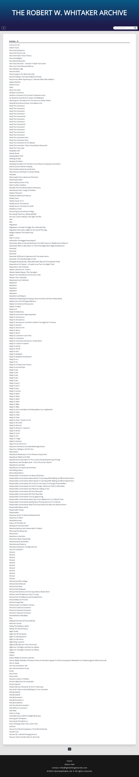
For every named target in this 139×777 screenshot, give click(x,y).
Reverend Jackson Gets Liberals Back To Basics (25, 528)
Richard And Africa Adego (18, 581)
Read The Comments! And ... (19, 137)
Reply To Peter (14, 412)
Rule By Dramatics (15, 697)
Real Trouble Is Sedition (17, 185)
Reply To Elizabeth (15, 354)
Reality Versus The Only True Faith (21, 206)
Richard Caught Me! (16, 602)
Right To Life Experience (17, 637)
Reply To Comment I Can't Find (20, 336)
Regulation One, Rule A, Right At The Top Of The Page (28, 230)
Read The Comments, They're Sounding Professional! (28, 145)
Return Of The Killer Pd (17, 523)
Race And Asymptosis (17, 50)
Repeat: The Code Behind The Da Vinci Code (25, 275)
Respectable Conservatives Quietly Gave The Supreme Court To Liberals (34, 502)
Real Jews (12, 174)
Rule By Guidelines (16, 703)
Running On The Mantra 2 (18, 721)
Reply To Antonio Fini (16, 328)
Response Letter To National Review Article (24, 515)
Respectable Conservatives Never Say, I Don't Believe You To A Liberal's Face (36, 499)
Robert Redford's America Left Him (21, 658)
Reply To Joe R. (14, 386)
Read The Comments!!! (17, 116)
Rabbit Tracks (14, 48)
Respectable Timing (16, 510)
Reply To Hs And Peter (17, 367)
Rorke (11, 671)
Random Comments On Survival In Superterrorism (27, 95)
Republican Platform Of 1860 (19, 457)
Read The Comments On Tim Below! (22, 143)
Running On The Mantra (17, 718)
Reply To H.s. (14, 359)
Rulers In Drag (14, 713)
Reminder (12, 248)
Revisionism (13, 534)
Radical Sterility (14, 82)
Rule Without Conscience (18, 708)
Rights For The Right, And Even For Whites (24, 647)
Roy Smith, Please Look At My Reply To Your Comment (28, 689)
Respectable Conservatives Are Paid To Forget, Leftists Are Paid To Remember (37, 486)
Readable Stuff (14, 151)
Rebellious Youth (15, 209)
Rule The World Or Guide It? (19, 705)
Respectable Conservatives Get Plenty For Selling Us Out (29, 489)
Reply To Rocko (14, 431)
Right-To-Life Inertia (16, 639)
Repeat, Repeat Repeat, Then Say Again (23, 272)
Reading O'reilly (15, 159)
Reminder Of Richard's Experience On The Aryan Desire (29, 256)
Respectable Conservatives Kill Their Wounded (25, 491)
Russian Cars (14, 732)
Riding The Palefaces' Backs (19, 626)
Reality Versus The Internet (19, 204)
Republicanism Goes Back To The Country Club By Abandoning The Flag (34, 460)
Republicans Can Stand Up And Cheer (22, 468)
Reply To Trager (15, 439)
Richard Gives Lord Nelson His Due (21, 605)
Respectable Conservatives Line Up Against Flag (26, 497)
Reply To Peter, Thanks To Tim (20, 420)
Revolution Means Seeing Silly (19, 539)
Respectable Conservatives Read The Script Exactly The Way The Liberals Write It (37, 505)
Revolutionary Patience (17, 544)
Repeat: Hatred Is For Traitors (20, 270)
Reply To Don (14, 351)
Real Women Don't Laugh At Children (22, 190)
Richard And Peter (15, 586)
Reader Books (14, 153)
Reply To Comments (16, 338)
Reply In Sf (13, 309)
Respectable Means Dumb (18, 507)
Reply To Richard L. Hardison (19, 428)
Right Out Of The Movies (18, 634)
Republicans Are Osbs (17, 465)
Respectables (14, 512)
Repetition (13, 283)
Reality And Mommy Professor (20, 196)
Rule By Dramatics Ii (16, 700)
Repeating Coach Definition (19, 280)
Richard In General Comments (20, 608)
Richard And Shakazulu (17, 589)
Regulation (13, 225)
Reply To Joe (13, 370)
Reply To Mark (14, 394)
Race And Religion (15, 58)
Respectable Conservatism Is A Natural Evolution (26, 476)
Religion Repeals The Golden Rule (21, 233)
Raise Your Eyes (15, 90)
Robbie (11, 652)
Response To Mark (16, 518)
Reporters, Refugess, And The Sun (21, 449)
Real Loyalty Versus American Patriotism (23, 177)
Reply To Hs (13, 362)
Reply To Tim (14, 436)
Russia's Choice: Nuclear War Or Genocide (24, 737)
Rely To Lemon (14, 238)
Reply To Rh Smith (15, 423)
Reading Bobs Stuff (16, 156)
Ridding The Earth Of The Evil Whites (22, 621)
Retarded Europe (15, 520)
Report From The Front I (18, 444)
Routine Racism (15, 684)
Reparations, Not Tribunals (19, 267)
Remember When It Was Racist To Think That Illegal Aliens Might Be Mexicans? (37, 246)
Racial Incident (14, 71)
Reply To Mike (14, 404)
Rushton (12, 726)
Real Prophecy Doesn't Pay (19, 182)
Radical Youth (14, 85)
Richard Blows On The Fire (18, 600)
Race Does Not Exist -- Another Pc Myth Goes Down (27, 64)
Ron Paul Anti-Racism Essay (19, 668)
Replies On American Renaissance (21, 304)
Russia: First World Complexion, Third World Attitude (28, 729)
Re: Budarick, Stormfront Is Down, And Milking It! (26, 98)
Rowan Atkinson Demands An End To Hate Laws (26, 687)
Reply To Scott (14, 433)
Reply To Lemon (15, 391)
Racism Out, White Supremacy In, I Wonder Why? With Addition (31, 79)
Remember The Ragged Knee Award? (22, 240)
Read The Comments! (17, 106)
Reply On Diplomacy (16, 312)
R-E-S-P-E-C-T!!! (14, 45)
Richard (12, 552)
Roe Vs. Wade (14, 663)
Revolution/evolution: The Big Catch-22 (23, 547)
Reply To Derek (14, 346)
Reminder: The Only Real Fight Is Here (22, 259)
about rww (69, 764)
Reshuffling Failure (16, 470)
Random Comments (16, 93)
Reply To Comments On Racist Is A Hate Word (25, 341)
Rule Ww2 (12, 711)
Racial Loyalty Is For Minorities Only (21, 74)
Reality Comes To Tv (16, 201)
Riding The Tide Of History (18, 629)
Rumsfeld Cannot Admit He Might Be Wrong (25, 716)
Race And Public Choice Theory (20, 56)
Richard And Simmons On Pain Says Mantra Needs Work (29, 592)
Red (10, 219)
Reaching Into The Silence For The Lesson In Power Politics (30, 101)
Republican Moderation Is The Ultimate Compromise (28, 454)
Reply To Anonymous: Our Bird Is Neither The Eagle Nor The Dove (32, 322)
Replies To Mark (15, 306)
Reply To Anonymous (16, 317)
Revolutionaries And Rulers (19, 542)
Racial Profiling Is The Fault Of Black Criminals (25, 77)
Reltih (11, 235)
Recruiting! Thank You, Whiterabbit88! (22, 214)
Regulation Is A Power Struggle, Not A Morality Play (27, 227)
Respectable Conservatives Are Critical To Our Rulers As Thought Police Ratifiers (37, 483)
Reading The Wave (16, 161)
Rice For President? (16, 549)
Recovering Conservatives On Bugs (21, 211)
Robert (11, 655)
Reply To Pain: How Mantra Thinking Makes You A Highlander (31, 409)
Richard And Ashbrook (17, 584)
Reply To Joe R (14, 383)
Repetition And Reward (17, 296)
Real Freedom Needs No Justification (22, 169)
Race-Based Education (17, 61)
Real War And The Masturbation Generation (25, 188)
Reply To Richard (15, 425)
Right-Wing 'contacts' (16, 642)
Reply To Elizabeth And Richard (20, 357)
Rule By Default (14, 692)
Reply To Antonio (15, 325)
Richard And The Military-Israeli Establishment (25, 597)
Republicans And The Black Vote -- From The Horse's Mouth (30, 462)
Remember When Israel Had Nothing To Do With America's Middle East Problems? (38, 243)
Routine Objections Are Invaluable (21, 682)
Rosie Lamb (13, 676)
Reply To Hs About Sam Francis (20, 365)
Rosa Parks (13, 674)
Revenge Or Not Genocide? (19, 526)
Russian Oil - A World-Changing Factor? (23, 734)
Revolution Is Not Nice (17, 536)
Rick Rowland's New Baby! (18, 615)
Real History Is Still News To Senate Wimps (24, 172)
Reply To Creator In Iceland (19, 343)
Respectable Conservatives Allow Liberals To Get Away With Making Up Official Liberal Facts (41, 478)
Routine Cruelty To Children (19, 679)
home (69, 761)
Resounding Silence (16, 473)
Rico (10, 618)
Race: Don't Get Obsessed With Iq (21, 66)
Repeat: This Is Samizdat (18, 277)
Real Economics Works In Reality (20, 167)
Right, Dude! (13, 631)
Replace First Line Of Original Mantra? (22, 301)
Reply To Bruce (14, 330)
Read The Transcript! (16, 148)
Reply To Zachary (15, 441)
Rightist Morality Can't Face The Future (23, 645)
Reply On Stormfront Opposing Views (22, 314)
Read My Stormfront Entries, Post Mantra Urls (25, 103)
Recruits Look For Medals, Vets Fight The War (25, 217)
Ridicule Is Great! (15, 623)
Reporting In (13, 452)
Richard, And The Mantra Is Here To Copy (24, 594)
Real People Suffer (16, 180)
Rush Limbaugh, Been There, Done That (23, 724)
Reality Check (14, 198)
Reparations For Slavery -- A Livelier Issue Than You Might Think (31, 264)
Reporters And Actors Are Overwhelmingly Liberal (27, 446)
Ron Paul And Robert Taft (18, 666)
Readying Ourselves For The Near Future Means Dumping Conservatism (35, 164)
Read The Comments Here (18, 140)
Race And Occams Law (17, 53)
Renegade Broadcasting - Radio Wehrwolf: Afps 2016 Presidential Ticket (34, 262)
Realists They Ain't (15, 193)
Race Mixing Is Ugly (16, 69)
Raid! (11, 87)
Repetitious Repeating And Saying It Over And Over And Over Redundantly (35, 299)
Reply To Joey (14, 388)
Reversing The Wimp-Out (18, 531)
